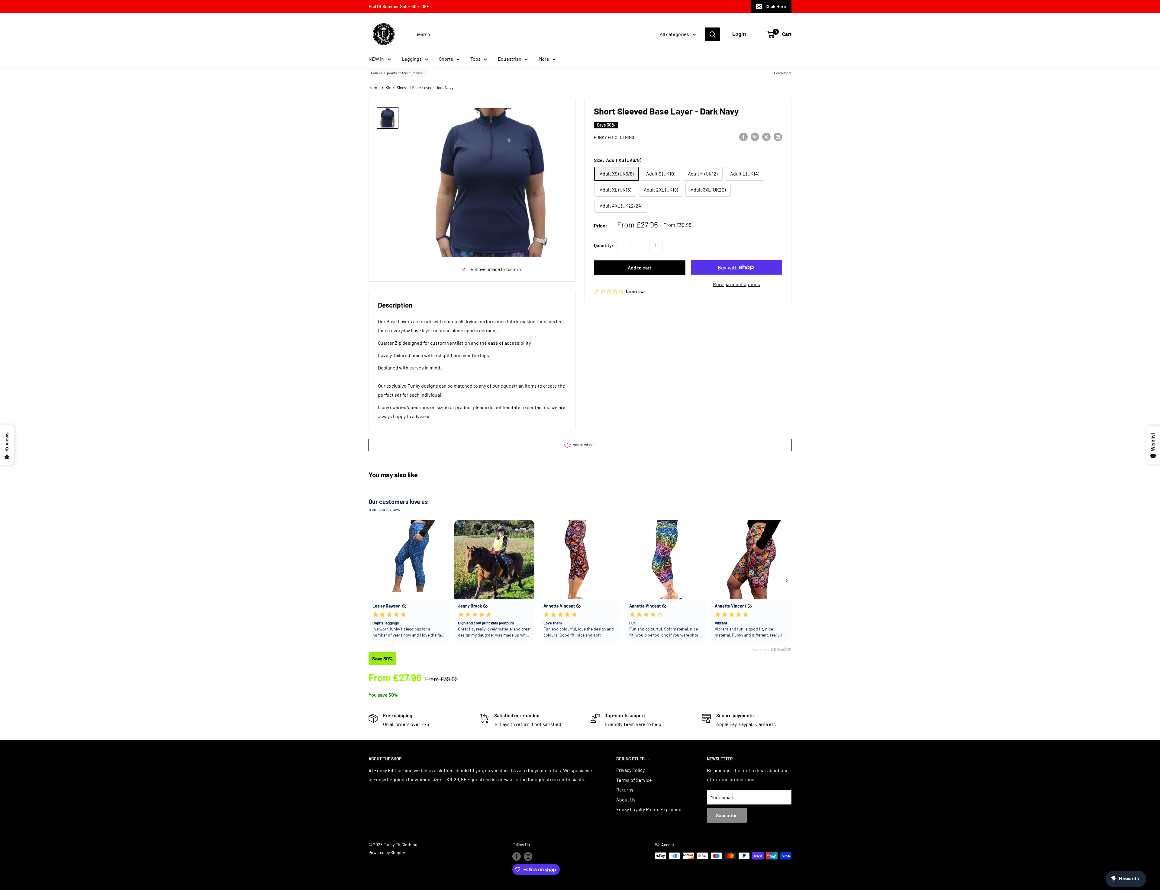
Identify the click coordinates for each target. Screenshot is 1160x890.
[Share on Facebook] (743, 136)
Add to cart (639, 267)
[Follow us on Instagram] (528, 856)
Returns (624, 789)
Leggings (412, 59)
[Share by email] (778, 136)
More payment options (736, 284)
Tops (475, 59)
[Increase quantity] (655, 245)
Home (374, 87)
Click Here (775, 6)
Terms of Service (634, 780)
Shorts (446, 59)
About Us (626, 799)
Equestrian (509, 59)
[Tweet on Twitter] (766, 136)
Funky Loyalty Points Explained (649, 809)
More (544, 59)
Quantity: (604, 245)
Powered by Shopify (387, 852)
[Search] (712, 34)
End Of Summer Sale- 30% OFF (399, 6)
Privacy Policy (630, 770)
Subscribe (727, 815)
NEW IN (377, 59)
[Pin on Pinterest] (755, 136)
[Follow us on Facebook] (516, 856)
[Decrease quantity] (623, 245)
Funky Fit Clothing (614, 137)
